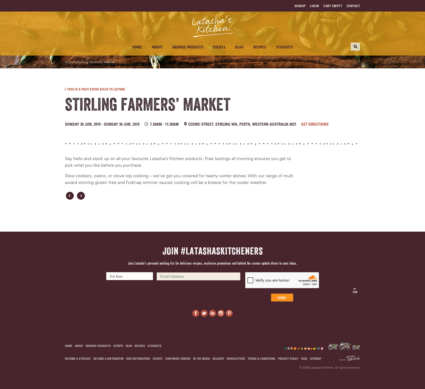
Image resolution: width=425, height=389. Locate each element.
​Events (219, 47)
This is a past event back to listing (96, 89)
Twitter (204, 313)
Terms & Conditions (261, 358)
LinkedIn (212, 313)
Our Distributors (138, 358)
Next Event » (80, 195)
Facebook (195, 313)
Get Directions (315, 124)
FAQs (304, 358)
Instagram (220, 313)
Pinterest (229, 313)
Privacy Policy (288, 358)
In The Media (201, 358)
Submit (282, 297)
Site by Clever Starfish (349, 358)
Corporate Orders (178, 358)
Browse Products (187, 47)
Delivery (218, 358)
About (157, 47)
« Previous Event (69, 195)
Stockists (284, 47)
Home (137, 47)
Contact (353, 6)
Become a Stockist (78, 358)
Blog (239, 47)
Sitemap (315, 358)
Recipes (259, 47)
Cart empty (332, 6)
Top (355, 292)
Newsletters (236, 358)
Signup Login (306, 6)
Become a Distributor (108, 358)
